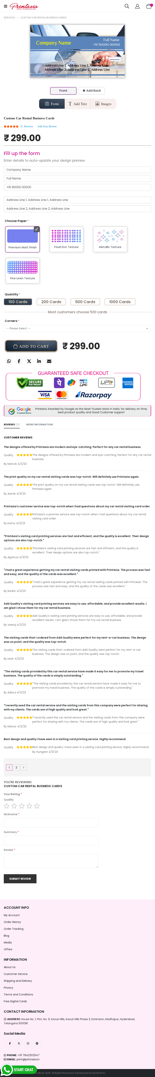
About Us (10, 967)
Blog (6, 936)
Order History (12, 922)
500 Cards (85, 301)
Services (9, 17)
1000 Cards (120, 301)
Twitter (29, 361)
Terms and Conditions (18, 994)
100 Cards (18, 301)
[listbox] (77, 257)
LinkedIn (39, 361)
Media (8, 942)
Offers (8, 949)
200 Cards (51, 301)
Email (49, 361)
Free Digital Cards (15, 1001)
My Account (12, 915)
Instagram (28, 1043)
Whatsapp (9, 361)
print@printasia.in (28, 1059)
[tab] (12, 424)
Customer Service (16, 974)
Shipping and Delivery (18, 981)
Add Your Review (47, 126)
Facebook (19, 361)
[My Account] (137, 6)
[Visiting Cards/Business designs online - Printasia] (24, 6)
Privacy (8, 988)
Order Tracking (13, 929)
